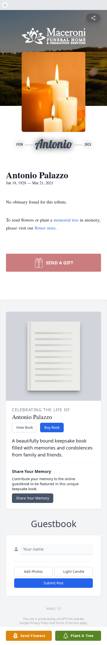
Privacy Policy (39, 623)
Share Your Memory (32, 498)
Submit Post (53, 583)
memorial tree (66, 220)
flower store (45, 228)
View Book (24, 427)
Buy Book (51, 427)
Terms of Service (67, 623)
